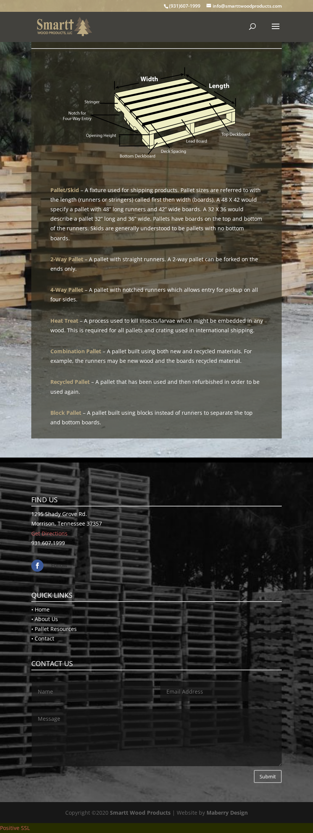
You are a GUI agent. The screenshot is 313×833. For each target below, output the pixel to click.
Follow (59, 565)
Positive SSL (15, 827)
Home (42, 609)
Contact (44, 638)
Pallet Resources (56, 628)
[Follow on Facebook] (37, 566)
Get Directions (49, 533)
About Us (46, 619)
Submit (268, 776)
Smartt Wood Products (140, 812)
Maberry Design (227, 812)
